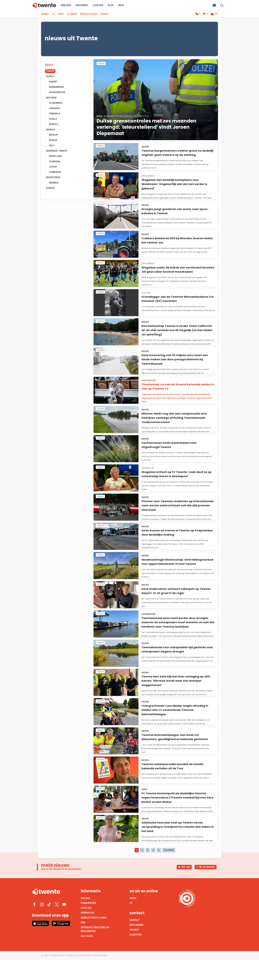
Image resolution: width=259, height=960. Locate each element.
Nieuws (66, 5)
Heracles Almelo (88, 14)
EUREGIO (104, 14)
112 (53, 14)
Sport (61, 14)
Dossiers (82, 5)
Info (121, 5)
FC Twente (72, 14)
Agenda (45, 14)
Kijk (111, 5)
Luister (98, 5)
